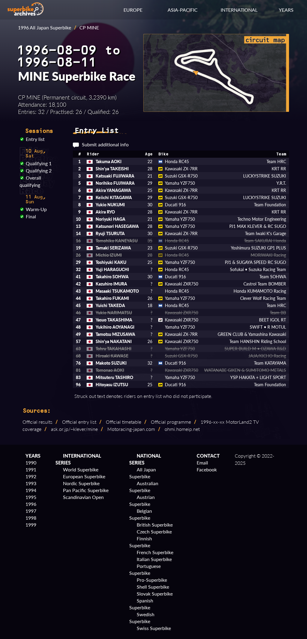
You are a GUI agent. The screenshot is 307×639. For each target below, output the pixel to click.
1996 (30, 503)
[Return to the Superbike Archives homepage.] (25, 14)
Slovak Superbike (155, 593)
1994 (30, 490)
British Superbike (155, 524)
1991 (30, 469)
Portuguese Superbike (145, 569)
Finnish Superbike (140, 542)
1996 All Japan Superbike (44, 27)
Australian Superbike (143, 487)
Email (202, 462)
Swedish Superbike (141, 618)
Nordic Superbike (81, 483)
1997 (30, 510)
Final (31, 216)
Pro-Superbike (152, 579)
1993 (30, 483)
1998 (30, 517)
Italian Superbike (154, 559)
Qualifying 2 (39, 170)
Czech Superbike (154, 531)
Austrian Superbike (142, 500)
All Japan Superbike (142, 473)
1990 (30, 462)
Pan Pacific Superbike (86, 490)
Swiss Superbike (154, 628)
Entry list (35, 139)
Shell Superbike (153, 586)
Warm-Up (36, 209)
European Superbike (84, 476)
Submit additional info (105, 144)
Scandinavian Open (83, 497)
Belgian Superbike (140, 514)
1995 (30, 497)
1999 (30, 524)
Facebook (207, 469)
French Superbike (155, 552)
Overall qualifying (30, 181)
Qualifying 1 (39, 163)
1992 (30, 476)
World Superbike (80, 469)
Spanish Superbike (141, 604)
